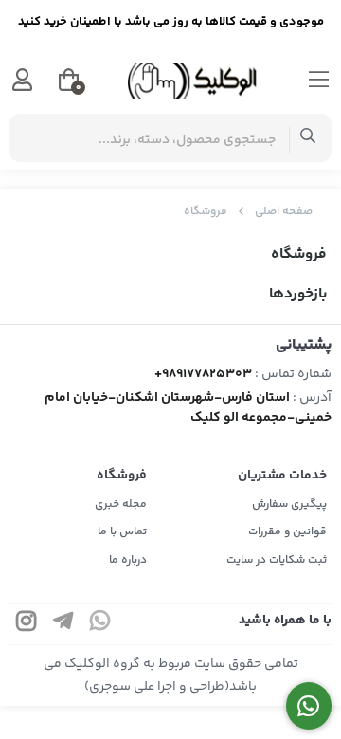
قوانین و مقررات (287, 532)
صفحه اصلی (284, 212)
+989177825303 (203, 374)
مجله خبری (121, 505)
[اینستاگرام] (26, 624)
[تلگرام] (63, 624)
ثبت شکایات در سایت (276, 560)
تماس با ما (122, 532)
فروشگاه (205, 212)
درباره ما (128, 560)
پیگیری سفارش (289, 505)
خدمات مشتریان (282, 475)
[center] (308, 137)
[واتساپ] (100, 624)
